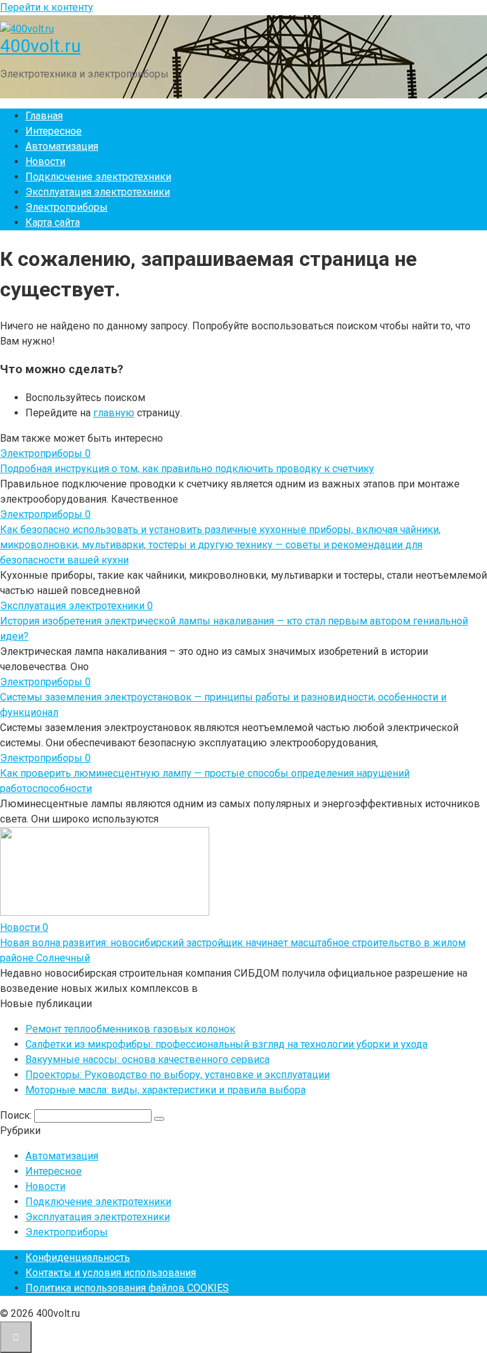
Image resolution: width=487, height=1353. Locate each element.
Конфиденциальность (77, 1257)
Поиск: (17, 1115)
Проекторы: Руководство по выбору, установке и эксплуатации (177, 1075)
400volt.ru (40, 46)
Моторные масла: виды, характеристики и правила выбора (165, 1090)
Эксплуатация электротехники (97, 192)
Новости (45, 161)
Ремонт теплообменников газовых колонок (130, 1029)
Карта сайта (52, 222)
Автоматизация (61, 146)
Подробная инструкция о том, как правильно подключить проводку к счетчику (187, 469)
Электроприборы (66, 207)
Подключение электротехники (98, 177)
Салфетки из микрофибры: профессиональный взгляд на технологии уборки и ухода (226, 1044)
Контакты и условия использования (110, 1273)
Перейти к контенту (46, 7)
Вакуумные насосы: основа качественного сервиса (147, 1059)
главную (113, 413)
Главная (44, 116)
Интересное (53, 131)
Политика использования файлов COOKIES (127, 1288)
